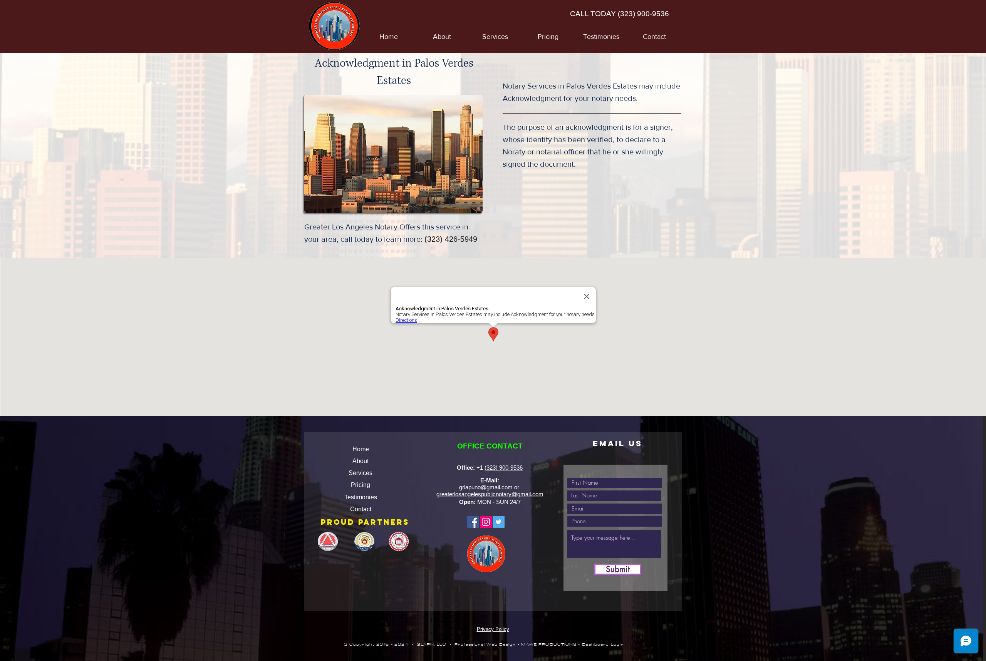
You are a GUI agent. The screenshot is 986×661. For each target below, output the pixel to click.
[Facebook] (473, 522)
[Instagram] (486, 522)
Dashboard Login (603, 644)
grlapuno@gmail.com (486, 487)
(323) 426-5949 (450, 239)
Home (360, 449)
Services (360, 473)
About (360, 461)
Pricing (360, 485)
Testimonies (360, 497)
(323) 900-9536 (643, 14)
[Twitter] (499, 522)
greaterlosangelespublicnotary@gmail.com (489, 494)
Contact (360, 509)
